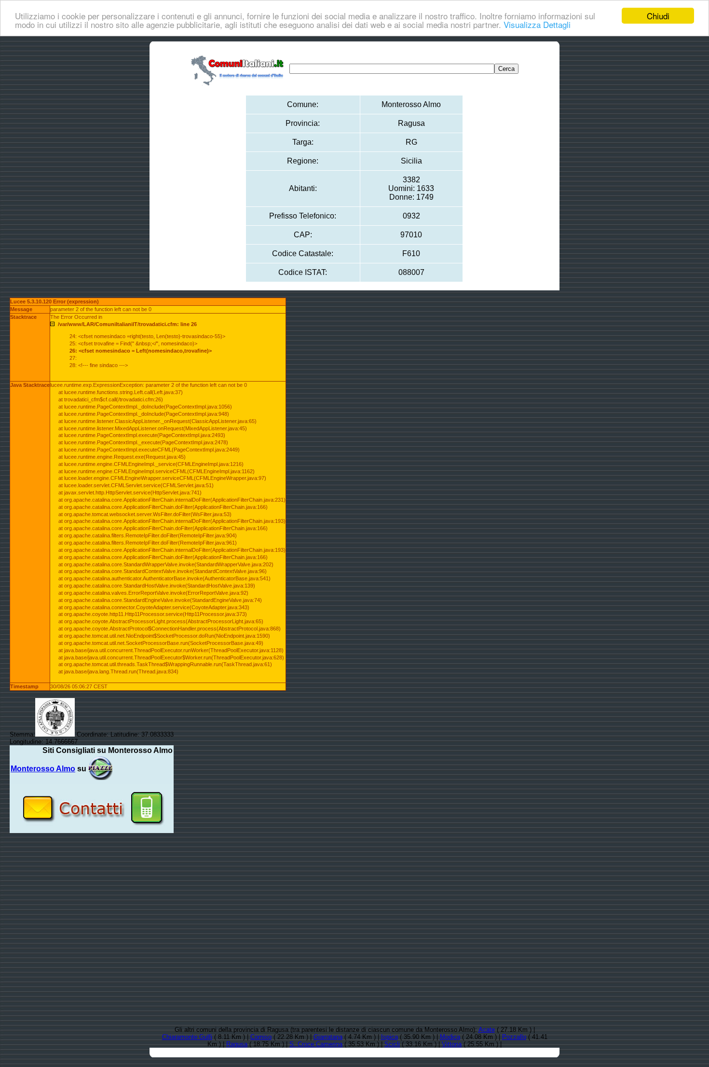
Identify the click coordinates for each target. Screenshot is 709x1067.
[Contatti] (92, 829)
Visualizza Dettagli (537, 24)
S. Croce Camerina (315, 1044)
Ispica (389, 1036)
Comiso (261, 1036)
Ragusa (236, 1044)
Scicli (392, 1044)
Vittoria (452, 1044)
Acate (486, 1029)
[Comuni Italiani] (239, 68)
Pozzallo (514, 1036)
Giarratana (328, 1036)
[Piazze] (100, 769)
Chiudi (658, 16)
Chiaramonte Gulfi (187, 1036)
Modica (450, 1036)
